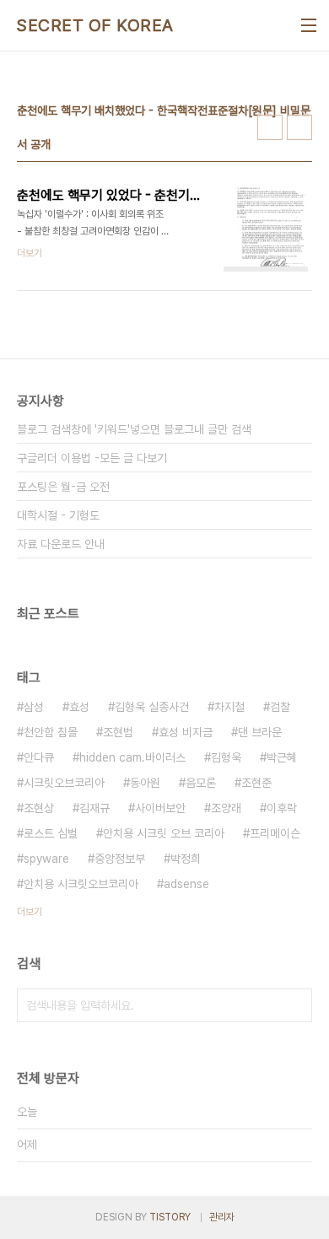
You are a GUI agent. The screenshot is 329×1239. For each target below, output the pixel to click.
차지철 (229, 707)
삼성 (34, 707)
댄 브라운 (260, 732)
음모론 (201, 782)
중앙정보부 (119, 858)
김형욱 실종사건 (152, 707)
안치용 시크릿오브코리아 (81, 884)
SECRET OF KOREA (95, 25)
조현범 (118, 732)
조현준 (256, 782)
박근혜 (282, 757)
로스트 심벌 (51, 833)
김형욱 (226, 757)
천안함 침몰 (51, 732)
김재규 (94, 808)
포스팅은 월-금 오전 (63, 486)
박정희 (185, 858)
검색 (295, 1005)
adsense (186, 884)
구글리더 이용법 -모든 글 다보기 (92, 458)
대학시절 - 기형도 (58, 515)
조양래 (226, 808)
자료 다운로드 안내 (61, 544)
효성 (79, 707)
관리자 (222, 1217)
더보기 (29, 912)
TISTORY (170, 1217)
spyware (46, 858)
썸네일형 (270, 127)
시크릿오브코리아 (64, 782)
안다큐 (39, 757)
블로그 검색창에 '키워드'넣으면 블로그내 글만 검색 (134, 429)
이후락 (282, 808)
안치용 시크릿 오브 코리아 (163, 833)
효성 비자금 (186, 732)
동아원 (145, 782)
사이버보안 (160, 808)
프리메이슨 (275, 833)
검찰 (280, 707)
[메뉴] (309, 25)
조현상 (39, 808)
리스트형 (299, 127)
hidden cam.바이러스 (132, 757)
